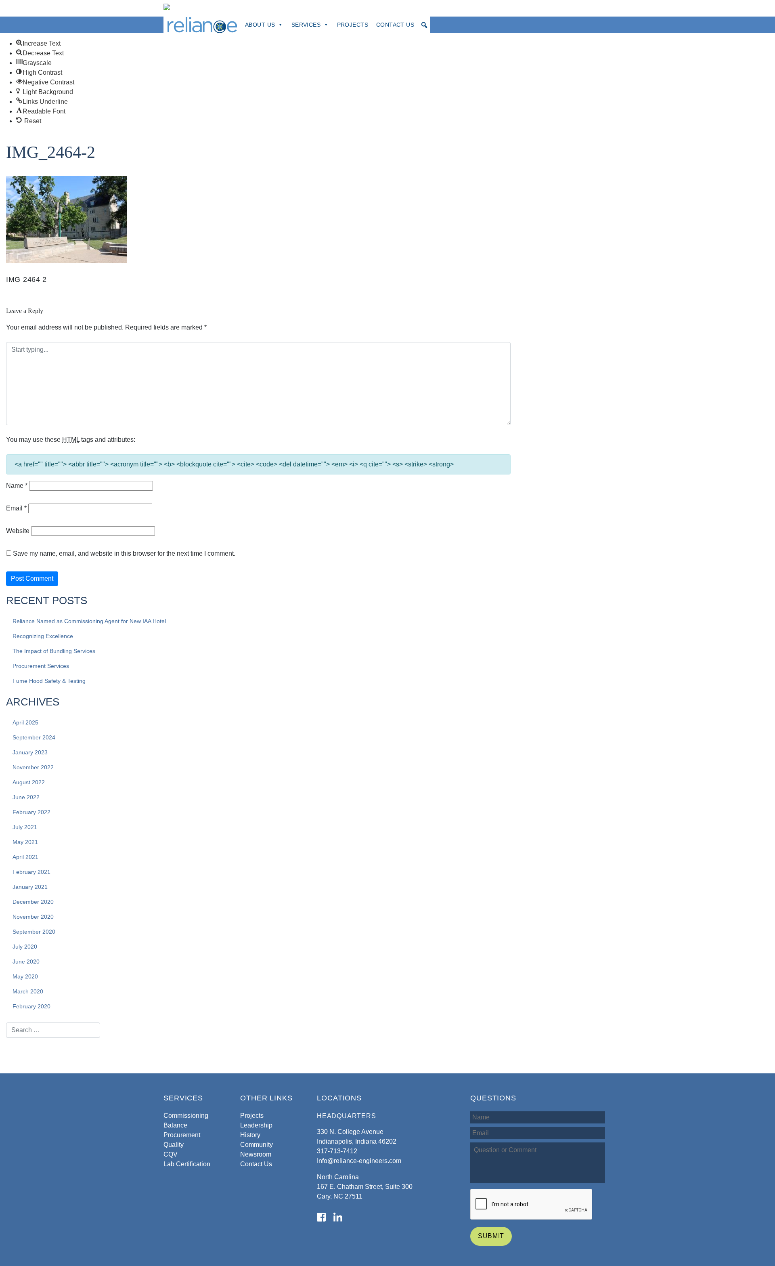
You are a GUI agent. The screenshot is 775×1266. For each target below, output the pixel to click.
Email (16, 508)
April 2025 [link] (25, 722)
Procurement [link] (181, 1135)
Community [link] (256, 1144)
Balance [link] (175, 1125)
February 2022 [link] (31, 812)
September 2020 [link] (34, 931)
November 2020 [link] (33, 916)
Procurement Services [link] (41, 666)
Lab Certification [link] (186, 1164)
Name (16, 485)
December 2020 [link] (33, 902)
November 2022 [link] (33, 767)
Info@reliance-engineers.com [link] (359, 1160)
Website (17, 530)
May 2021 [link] (25, 842)
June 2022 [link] (26, 797)
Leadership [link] (256, 1125)
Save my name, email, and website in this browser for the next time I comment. (124, 553)
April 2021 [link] (25, 857)
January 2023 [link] (30, 752)
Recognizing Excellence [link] (43, 636)
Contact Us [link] (395, 24)
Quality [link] (173, 1144)
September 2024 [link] (34, 737)
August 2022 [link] (29, 782)
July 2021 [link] (25, 827)
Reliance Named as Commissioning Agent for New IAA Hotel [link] (89, 621)
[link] (38, 43)
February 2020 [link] (31, 1006)
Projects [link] (352, 24)
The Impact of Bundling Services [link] (54, 651)
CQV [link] (170, 1154)
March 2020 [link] (28, 991)
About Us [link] (260, 24)
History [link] (250, 1135)
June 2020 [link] (26, 961)
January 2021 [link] (30, 887)
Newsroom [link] (255, 1154)
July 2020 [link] (25, 946)
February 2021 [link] (31, 872)
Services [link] (305, 24)
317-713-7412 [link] (337, 1151)
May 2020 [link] (25, 976)
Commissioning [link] (185, 1115)
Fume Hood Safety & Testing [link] (49, 681)
